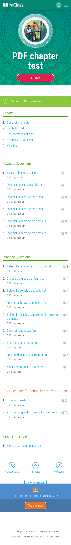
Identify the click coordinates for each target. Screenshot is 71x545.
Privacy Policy (53, 536)
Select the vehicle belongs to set (26, 290)
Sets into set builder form (22, 342)
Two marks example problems (25, 184)
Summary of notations (20, 140)
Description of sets (18, 122)
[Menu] (66, 5)
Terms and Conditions (33, 536)
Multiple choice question (21, 172)
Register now (35, 505)
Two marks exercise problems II (26, 209)
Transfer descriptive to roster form (27, 354)
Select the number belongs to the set (29, 266)
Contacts (16, 536)
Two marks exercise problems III (26, 221)
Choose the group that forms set (26, 278)
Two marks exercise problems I (25, 197)
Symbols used (15, 128)
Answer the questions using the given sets (32, 412)
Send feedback (35, 483)
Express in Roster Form (20, 400)
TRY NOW (35, 77)
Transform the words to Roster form (28, 302)
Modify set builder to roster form (26, 367)
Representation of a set (20, 134)
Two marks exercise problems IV (26, 233)
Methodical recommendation (24, 445)
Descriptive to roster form (22, 330)
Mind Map (12, 145)
